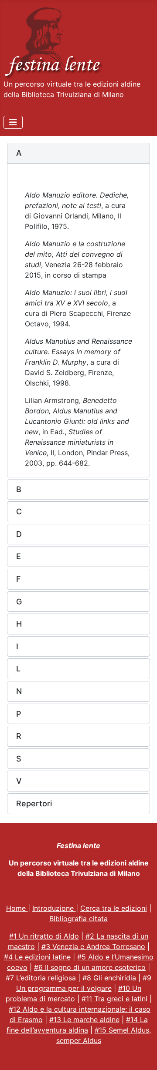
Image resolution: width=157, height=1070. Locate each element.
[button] (78, 153)
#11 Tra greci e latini (114, 998)
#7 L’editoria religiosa (41, 977)
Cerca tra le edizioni (113, 908)
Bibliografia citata (78, 918)
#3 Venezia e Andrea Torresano (93, 946)
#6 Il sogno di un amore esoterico (90, 967)
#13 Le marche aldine (84, 1019)
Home (17, 908)
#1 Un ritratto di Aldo (44, 936)
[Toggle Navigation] (13, 122)
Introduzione (54, 908)
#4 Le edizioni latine (37, 957)
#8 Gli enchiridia (109, 977)
